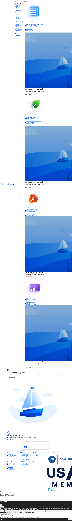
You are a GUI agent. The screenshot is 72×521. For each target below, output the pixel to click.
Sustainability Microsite (31, 212)
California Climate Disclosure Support (33, 121)
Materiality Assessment (31, 25)
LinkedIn (18, 35)
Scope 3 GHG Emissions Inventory (33, 117)
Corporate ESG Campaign (31, 210)
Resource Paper (11, 464)
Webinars (23, 461)
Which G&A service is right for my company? (14, 511)
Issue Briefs (10, 467)
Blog (34, 461)
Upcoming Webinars (26, 463)
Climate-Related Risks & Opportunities (34, 118)
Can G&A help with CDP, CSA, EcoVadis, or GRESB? (56, 511)
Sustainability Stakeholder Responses (19, 30)
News (36, 454)
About (16, 1)
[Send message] (12, 516)
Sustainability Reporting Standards (19, 27)
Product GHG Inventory (31, 123)
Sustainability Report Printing (32, 209)
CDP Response (29, 28)
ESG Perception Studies (31, 299)
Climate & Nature (25, 455)
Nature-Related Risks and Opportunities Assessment (36, 119)
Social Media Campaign (31, 214)
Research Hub (11, 456)
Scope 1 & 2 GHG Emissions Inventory (33, 116)
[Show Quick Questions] (3, 511)
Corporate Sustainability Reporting (33, 23)
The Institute (10, 454)
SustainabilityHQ (19, 21)
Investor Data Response (31, 300)
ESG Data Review (29, 30)
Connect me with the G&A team (28, 512)
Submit (25, 447)
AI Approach (9, 499)
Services (22, 452)
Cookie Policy (20, 499)
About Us (18, 5)
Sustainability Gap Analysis (31, 26)
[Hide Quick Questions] (1, 511)
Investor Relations (25, 459)
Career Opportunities (12, 455)
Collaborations (11, 469)
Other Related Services (30, 31)
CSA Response (29, 29)
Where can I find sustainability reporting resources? (10, 512)
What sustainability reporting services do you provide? (34, 511)
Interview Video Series (30, 211)
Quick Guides (11, 465)
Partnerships (19, 10)
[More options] (1, 505)
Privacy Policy (22, 450)
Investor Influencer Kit (30, 303)
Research (9, 461)
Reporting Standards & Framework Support (35, 24)
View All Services (28, 94)
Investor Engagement (30, 302)
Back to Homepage (11, 377)
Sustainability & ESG (26, 454)
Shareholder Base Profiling (31, 304)
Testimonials (18, 11)
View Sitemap (49, 496)
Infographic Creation (30, 215)
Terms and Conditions (27, 499)
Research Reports (11, 468)
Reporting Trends (11, 463)
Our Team (18, 6)
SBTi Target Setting (30, 122)
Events (35, 452)
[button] (36, 519)
